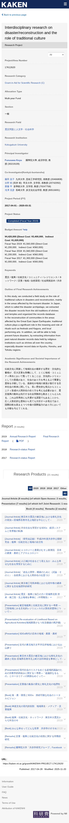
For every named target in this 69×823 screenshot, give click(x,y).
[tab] (36, 474)
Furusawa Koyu (13, 160)
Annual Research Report (23, 436)
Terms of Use (8, 803)
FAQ (4, 792)
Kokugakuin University (16, 144)
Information (7, 781)
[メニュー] (65, 4)
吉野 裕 (8, 183)
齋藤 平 (8, 186)
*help (25, 230)
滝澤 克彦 (9, 190)
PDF (21, 441)
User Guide (7, 786)
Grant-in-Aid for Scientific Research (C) (24, 83)
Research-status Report (22, 449)
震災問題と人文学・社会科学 (19, 129)
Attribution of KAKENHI (13, 808)
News (5, 797)
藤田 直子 (9, 179)
